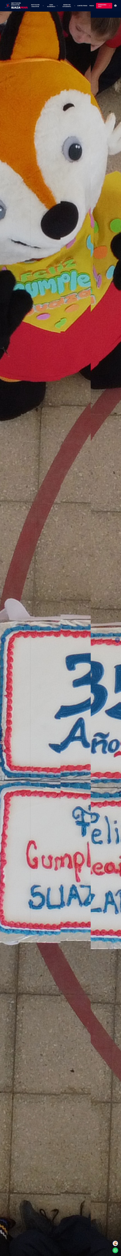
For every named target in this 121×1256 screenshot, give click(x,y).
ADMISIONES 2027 (102, 5)
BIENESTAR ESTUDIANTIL (67, 5)
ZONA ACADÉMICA (51, 5)
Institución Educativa (35, 5)
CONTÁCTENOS (82, 5)
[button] (117, 640)
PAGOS (91, 5)
